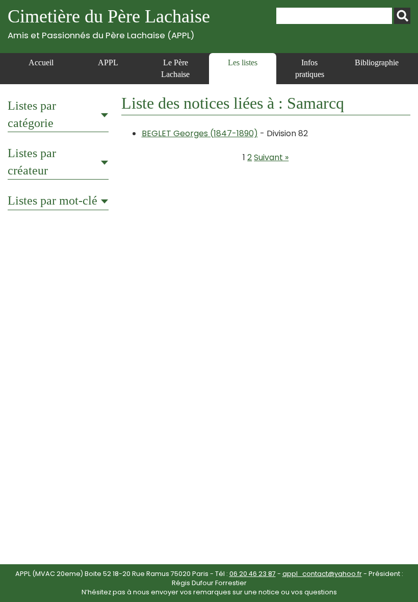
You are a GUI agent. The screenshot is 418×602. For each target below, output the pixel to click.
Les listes (242, 62)
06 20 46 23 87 (252, 573)
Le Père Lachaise (175, 68)
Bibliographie (377, 62)
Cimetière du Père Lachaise (109, 23)
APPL (108, 62)
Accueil (41, 62)
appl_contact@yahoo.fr (322, 573)
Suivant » (271, 157)
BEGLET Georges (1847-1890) (200, 133)
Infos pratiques (309, 68)
